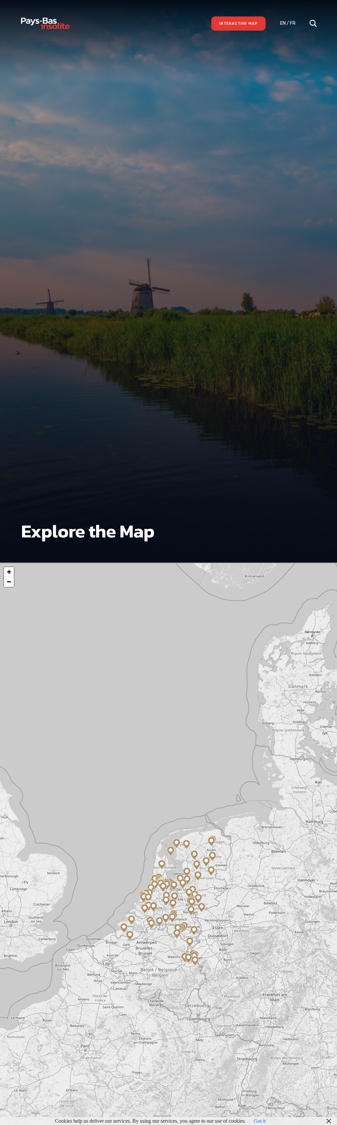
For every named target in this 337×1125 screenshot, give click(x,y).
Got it (260, 1121)
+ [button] (9, 572)
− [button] (9, 582)
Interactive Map (238, 23)
